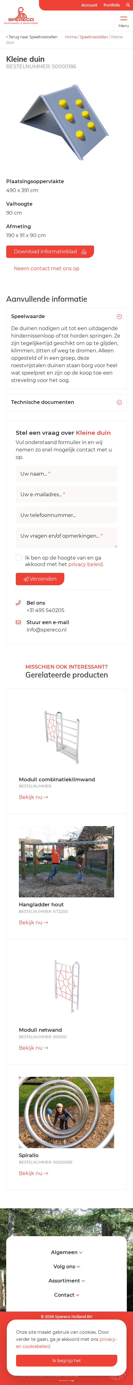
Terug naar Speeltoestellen (33, 37)
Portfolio (112, 5)
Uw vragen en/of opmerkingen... (61, 536)
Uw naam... (35, 474)
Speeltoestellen (94, 37)
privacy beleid (85, 564)
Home (71, 37)
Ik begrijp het (66, 1360)
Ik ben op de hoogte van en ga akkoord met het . (64, 561)
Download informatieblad (46, 251)
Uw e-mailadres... (42, 494)
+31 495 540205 (45, 610)
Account (89, 5)
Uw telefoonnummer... (48, 515)
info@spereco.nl (46, 630)
